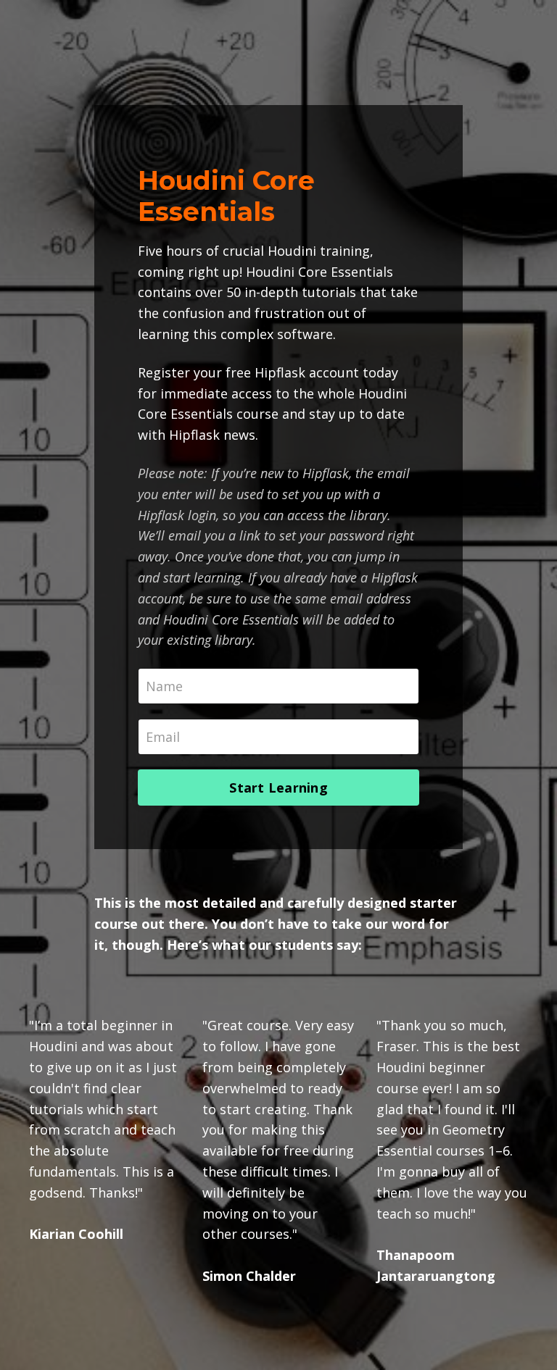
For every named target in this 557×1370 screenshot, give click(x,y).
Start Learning (278, 787)
